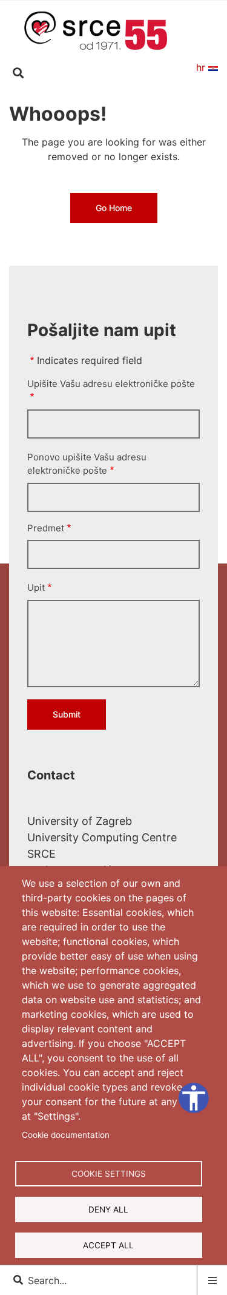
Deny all (108, 1209)
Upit (36, 587)
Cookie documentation (66, 1135)
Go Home (114, 208)
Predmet (45, 528)
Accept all (108, 1245)
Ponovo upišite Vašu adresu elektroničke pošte (86, 464)
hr (202, 67)
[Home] (95, 30)
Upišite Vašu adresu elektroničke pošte (111, 383)
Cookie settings (108, 1174)
